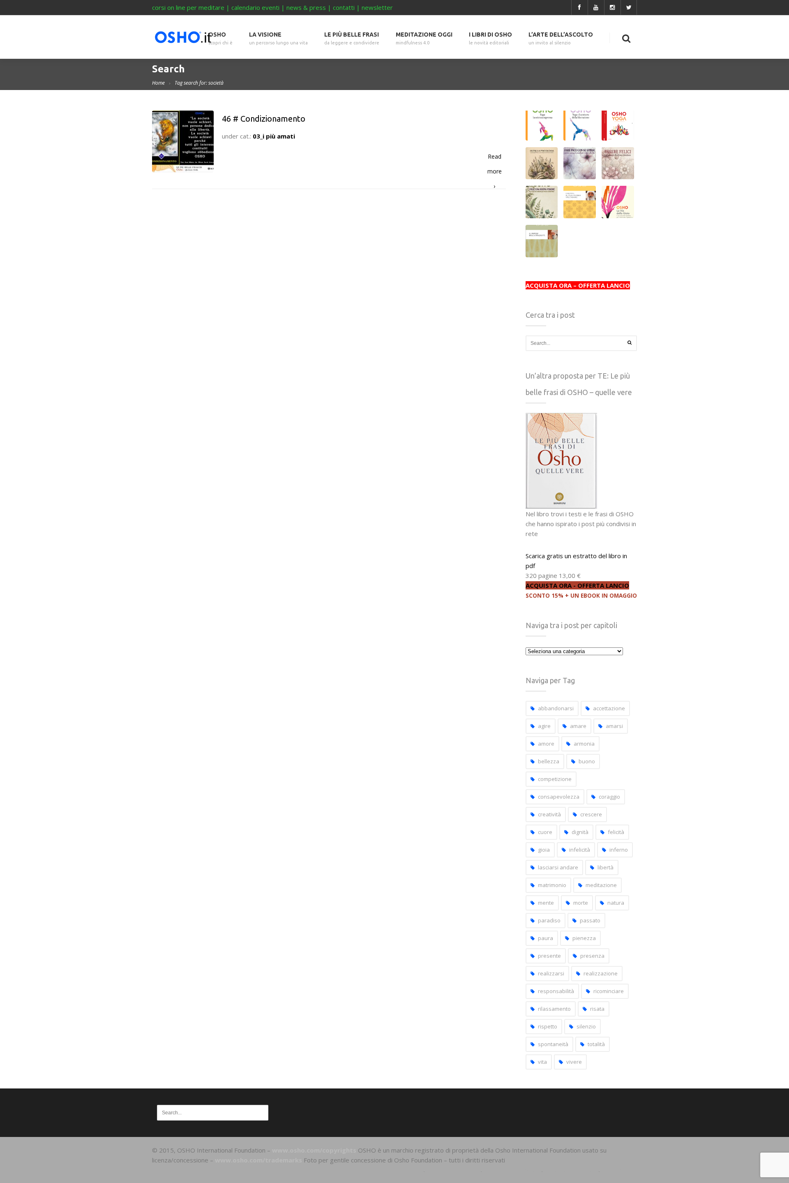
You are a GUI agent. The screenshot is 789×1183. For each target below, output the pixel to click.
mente (546, 902)
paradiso (549, 920)
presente (549, 955)
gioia (544, 849)
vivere (574, 1061)
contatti (344, 7)
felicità (616, 832)
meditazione (601, 885)
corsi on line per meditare (188, 7)
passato (590, 920)
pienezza (584, 938)
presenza (592, 955)
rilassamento (554, 1008)
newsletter (377, 7)
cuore (545, 832)
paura (545, 938)
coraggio (609, 796)
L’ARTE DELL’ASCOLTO (560, 38)
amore (546, 743)
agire (544, 726)
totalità (596, 1044)
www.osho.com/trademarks (258, 1160)
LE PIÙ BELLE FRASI (351, 38)
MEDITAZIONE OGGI (424, 38)
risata (597, 1008)
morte (580, 902)
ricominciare (608, 991)
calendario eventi (255, 7)
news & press (306, 7)
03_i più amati (274, 136)
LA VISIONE (278, 38)
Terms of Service (511, 1170)
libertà (606, 867)
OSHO (220, 38)
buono (587, 761)
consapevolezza (558, 796)
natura (615, 902)
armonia (584, 743)
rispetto (547, 1026)
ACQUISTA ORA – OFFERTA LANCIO (578, 285)
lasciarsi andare (558, 867)
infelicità (579, 849)
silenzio (586, 1026)
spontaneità (553, 1044)
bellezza (548, 761)
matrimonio (552, 885)
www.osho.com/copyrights (314, 1150)
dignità (580, 832)
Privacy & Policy (570, 1170)
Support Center (452, 1170)
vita (542, 1061)
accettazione (609, 708)
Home (158, 82)
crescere (591, 814)
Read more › (494, 158)
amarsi (614, 726)
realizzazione (601, 973)
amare (578, 726)
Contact (616, 1170)
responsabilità (556, 991)
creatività (549, 814)
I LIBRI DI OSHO (490, 38)
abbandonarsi (556, 708)
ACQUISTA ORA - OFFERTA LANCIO (577, 585)
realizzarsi (551, 973)
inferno (618, 849)
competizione (555, 779)
